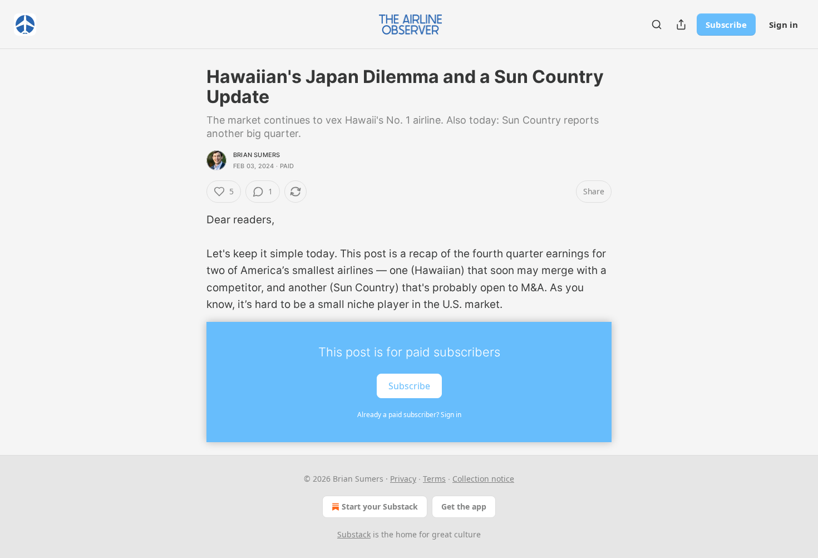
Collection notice (483, 478)
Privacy (403, 478)
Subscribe (726, 24)
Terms (434, 478)
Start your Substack (380, 506)
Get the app (463, 506)
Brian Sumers (256, 155)
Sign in (783, 24)
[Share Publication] (681, 24)
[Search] (656, 24)
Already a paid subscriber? (409, 414)
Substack (354, 534)
